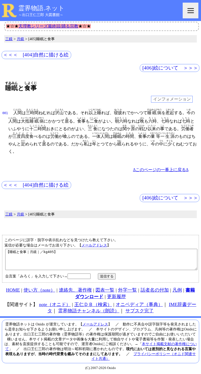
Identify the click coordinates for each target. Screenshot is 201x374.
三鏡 (9, 39)
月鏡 (20, 39)
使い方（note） (39, 290)
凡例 (177, 290)
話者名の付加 (155, 290)
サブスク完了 (139, 310)
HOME (13, 290)
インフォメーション (172, 99)
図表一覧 (105, 290)
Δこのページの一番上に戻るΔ (160, 169)
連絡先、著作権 (75, 290)
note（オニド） (55, 304)
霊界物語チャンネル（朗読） (88, 310)
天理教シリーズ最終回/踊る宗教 (48, 26)
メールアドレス (94, 245)
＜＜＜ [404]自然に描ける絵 (36, 54)
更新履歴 (116, 296)
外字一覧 (127, 290)
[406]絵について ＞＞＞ (170, 68)
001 (5, 113)
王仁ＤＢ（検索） (93, 304)
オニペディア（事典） (139, 304)
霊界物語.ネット (41, 8)
